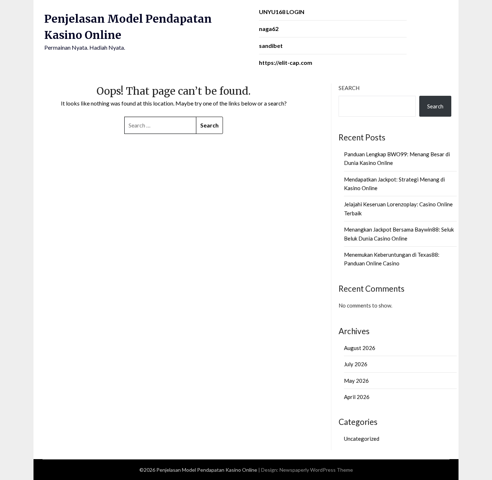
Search (349, 88)
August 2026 (359, 348)
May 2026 (356, 380)
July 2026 (355, 364)
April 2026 (357, 397)
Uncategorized (361, 438)
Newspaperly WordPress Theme (316, 470)
